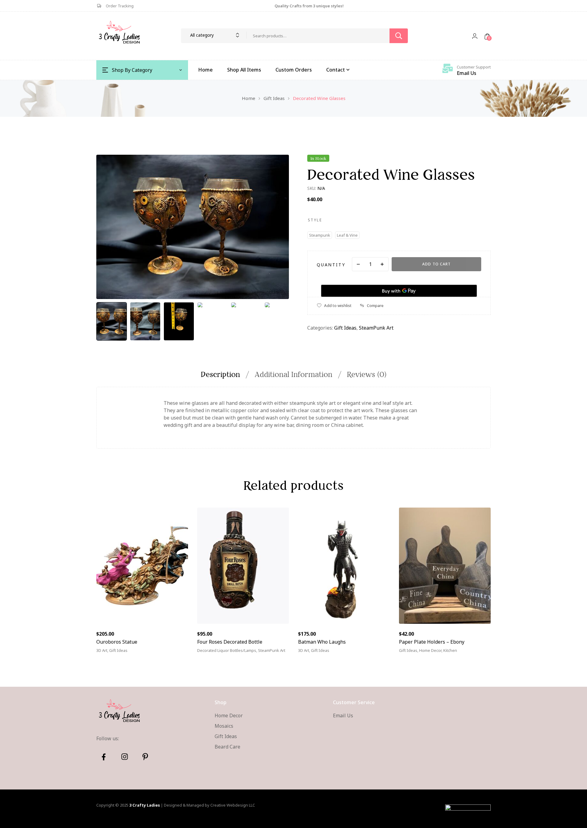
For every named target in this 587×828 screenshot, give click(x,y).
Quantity (331, 265)
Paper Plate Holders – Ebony (431, 641)
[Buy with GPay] (399, 291)
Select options (424, 653)
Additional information (293, 374)
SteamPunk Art (376, 327)
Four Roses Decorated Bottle (229, 641)
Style (315, 220)
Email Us (466, 73)
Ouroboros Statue (116, 641)
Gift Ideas (274, 98)
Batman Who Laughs (322, 641)
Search (398, 35)
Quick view (166, 654)
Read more (216, 653)
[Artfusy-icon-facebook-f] (103, 756)
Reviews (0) (366, 374)
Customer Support (474, 67)
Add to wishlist (338, 305)
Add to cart (436, 264)
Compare (375, 305)
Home (248, 98)
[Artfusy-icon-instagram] (124, 756)
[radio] (319, 235)
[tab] (224, 374)
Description (220, 374)
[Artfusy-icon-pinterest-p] (145, 756)
